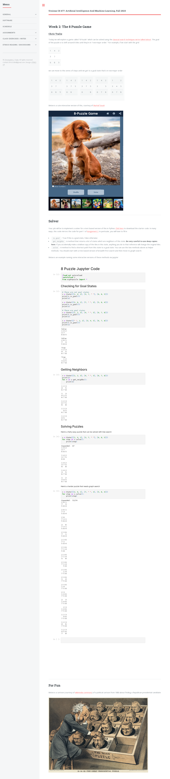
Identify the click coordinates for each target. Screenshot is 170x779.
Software (7, 20)
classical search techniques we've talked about (132, 39)
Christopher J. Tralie (11, 60)
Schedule (7, 26)
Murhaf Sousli (99, 105)
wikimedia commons (83, 692)
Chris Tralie (55, 33)
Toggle (43, 5)
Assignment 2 (92, 231)
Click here (119, 228)
